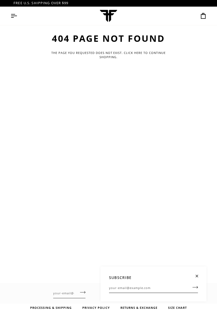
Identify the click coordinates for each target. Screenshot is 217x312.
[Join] (193, 287)
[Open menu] (18, 16)
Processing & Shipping (51, 308)
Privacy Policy (96, 308)
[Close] (199, 274)
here (138, 53)
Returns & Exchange (138, 308)
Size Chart (177, 308)
